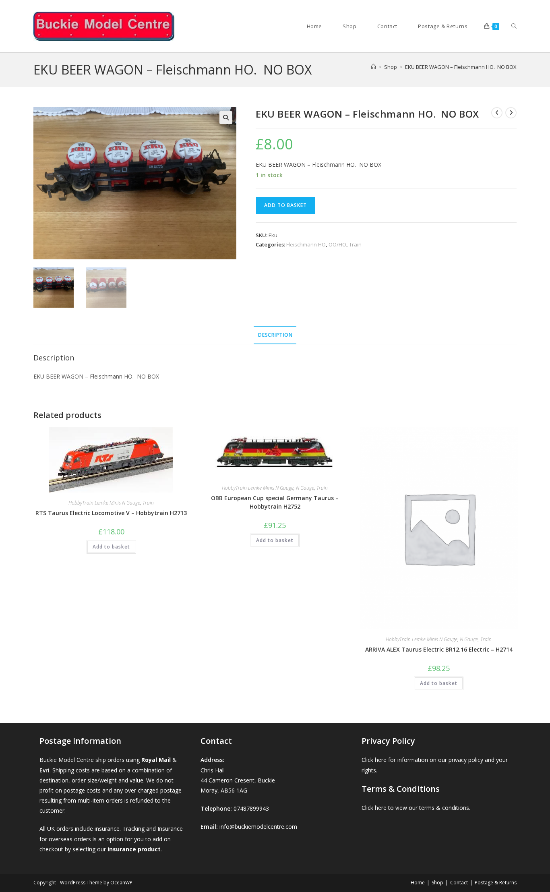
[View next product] (511, 112)
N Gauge (305, 487)
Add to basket (285, 205)
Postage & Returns (496, 882)
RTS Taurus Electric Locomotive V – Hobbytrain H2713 (111, 513)
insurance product (134, 849)
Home (418, 882)
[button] (225, 117)
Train (355, 244)
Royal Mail (156, 760)
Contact (459, 882)
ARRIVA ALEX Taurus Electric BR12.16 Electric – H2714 (439, 649)
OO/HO (337, 244)
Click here (374, 760)
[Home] (373, 66)
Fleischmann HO (306, 244)
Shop (437, 882)
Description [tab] (275, 334)
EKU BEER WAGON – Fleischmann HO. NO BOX (461, 66)
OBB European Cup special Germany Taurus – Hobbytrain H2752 (275, 502)
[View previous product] (496, 112)
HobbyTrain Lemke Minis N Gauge (104, 502)
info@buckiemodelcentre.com (258, 826)
